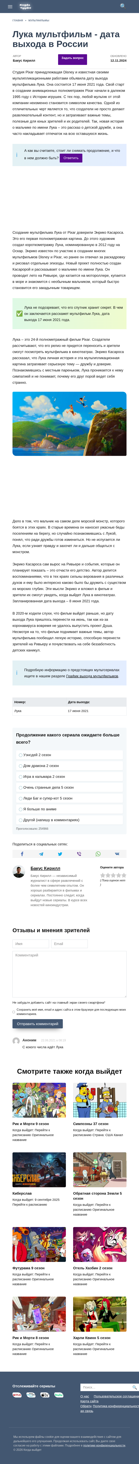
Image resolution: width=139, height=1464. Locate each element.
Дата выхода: (79, 702)
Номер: (20, 702)
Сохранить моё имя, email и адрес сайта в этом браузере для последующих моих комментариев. (71, 1012)
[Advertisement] (69, 198)
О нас (84, 1396)
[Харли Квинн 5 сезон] (100, 1329)
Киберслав (22, 1193)
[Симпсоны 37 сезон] (100, 1115)
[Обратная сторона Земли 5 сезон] (100, 1185)
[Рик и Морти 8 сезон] (39, 1329)
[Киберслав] (39, 1185)
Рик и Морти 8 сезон (30, 1338)
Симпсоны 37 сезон (90, 1124)
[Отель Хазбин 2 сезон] (100, 1259)
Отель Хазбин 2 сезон (92, 1268)
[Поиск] (134, 1387)
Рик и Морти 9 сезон (30, 1124)
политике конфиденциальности (104, 1445)
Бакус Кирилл (45, 868)
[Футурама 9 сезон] (39, 1259)
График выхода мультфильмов (92, 676)
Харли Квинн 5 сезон (91, 1338)
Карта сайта (89, 1401)
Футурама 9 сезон (28, 1268)
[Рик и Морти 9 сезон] (39, 1115)
